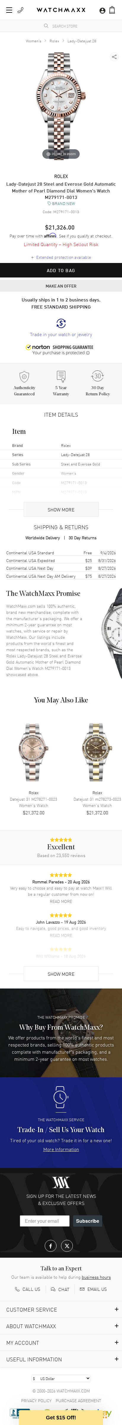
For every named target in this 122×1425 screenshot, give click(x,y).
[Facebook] (51, 1246)
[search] (46, 25)
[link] (61, 328)
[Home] (61, 10)
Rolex (54, 41)
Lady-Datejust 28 (82, 41)
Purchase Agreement (78, 1400)
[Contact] (20, 10)
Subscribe (87, 1220)
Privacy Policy (36, 1400)
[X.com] (67, 1246)
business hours (96, 1277)
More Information (61, 1149)
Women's (33, 41)
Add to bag (61, 270)
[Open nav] (9, 10)
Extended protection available (61, 257)
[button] (112, 10)
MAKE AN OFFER (61, 285)
